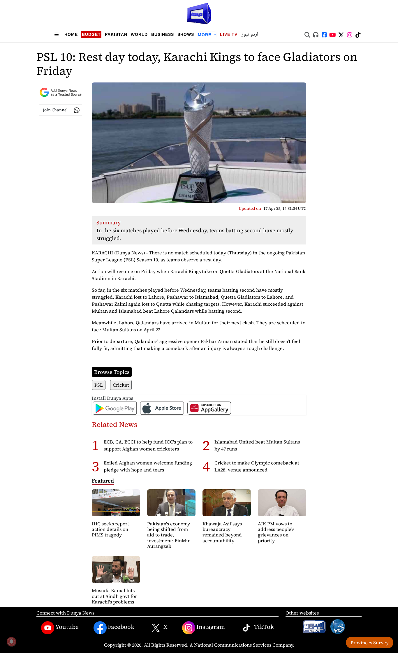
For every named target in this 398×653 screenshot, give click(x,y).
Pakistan (116, 34)
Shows (185, 34)
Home (71, 34)
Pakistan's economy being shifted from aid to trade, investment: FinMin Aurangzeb (169, 534)
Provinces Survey (370, 642)
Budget (91, 34)
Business (162, 34)
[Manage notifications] (11, 641)
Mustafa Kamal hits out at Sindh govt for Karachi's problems (114, 596)
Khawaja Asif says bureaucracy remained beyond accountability (222, 532)
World (139, 34)
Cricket (121, 385)
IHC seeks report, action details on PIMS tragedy (111, 529)
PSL (98, 385)
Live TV (228, 34)
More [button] (205, 34)
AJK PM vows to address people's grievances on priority (276, 532)
